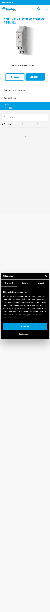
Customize (23, 334)
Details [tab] (25, 283)
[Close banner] (46, 276)
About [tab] (41, 283)
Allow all (25, 326)
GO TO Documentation (23, 65)
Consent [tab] (9, 283)
